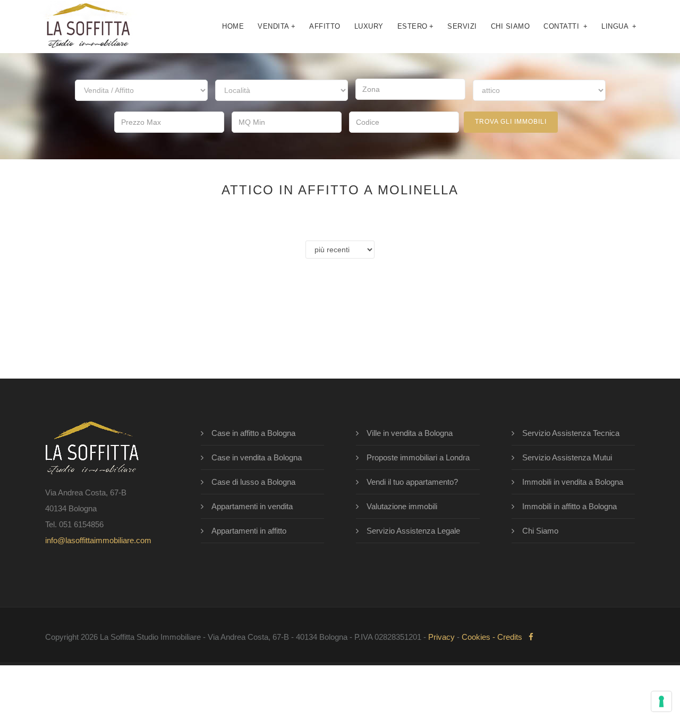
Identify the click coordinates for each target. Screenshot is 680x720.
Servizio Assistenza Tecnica (570, 433)
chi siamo (510, 26)
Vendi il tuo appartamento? (412, 481)
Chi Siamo (540, 530)
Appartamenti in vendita (252, 506)
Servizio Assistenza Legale (413, 530)
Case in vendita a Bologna (256, 457)
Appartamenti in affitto (248, 530)
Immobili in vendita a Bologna (572, 481)
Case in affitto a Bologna (253, 433)
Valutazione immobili (402, 506)
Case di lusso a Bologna (253, 481)
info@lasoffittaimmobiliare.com (98, 540)
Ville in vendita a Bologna (410, 433)
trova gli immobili (511, 121)
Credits (509, 636)
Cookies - (479, 636)
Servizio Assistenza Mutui (567, 457)
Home (233, 26)
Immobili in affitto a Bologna (569, 506)
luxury (369, 26)
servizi (462, 26)
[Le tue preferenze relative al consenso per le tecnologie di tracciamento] (661, 701)
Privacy (441, 636)
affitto (325, 26)
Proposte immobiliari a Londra (418, 457)
